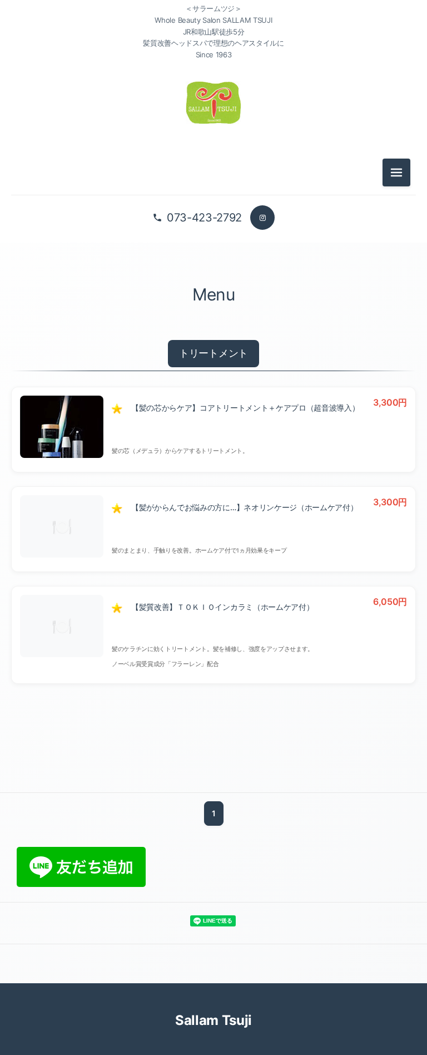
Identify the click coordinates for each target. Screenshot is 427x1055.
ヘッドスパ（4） (213, 310)
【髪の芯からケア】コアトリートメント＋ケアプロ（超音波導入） (245, 407)
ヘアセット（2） (213, 335)
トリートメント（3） (213, 285)
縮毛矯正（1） (213, 260)
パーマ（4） (213, 235)
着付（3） (213, 360)
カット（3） (213, 185)
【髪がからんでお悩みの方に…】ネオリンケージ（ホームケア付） (244, 507)
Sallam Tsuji (213, 1020)
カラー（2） (213, 210)
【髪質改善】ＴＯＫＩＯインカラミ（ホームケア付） (222, 607)
